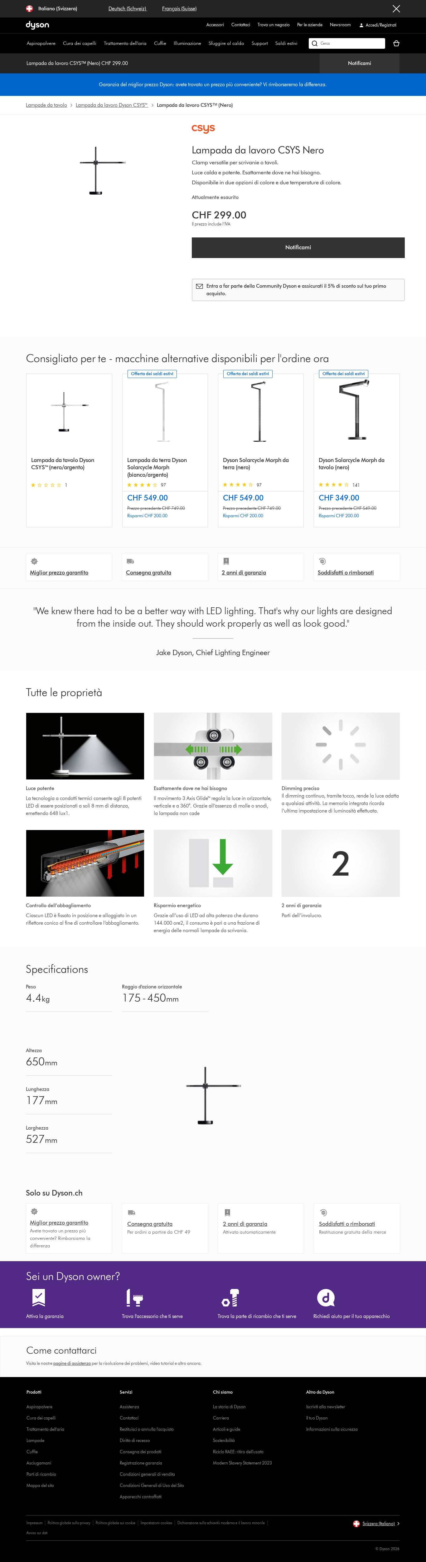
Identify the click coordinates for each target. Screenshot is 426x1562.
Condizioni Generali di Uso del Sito (152, 1485)
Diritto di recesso (135, 1440)
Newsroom (340, 24)
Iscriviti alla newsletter (325, 1407)
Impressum (34, 1522)
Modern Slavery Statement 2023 (242, 1463)
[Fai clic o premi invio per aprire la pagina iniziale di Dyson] (37, 25)
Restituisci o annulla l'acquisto (147, 1429)
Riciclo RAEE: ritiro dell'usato (238, 1452)
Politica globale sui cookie (115, 1522)
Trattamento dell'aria (125, 43)
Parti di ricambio (41, 1474)
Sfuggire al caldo (226, 43)
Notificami (359, 63)
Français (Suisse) (179, 9)
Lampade (35, 1440)
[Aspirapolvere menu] (59, 43)
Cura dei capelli (79, 43)
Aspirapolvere (41, 43)
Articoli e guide (226, 1429)
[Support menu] (271, 43)
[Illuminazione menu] (204, 43)
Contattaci (240, 24)
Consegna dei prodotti (140, 1452)
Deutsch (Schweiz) (128, 9)
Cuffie (160, 43)
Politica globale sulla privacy (69, 1522)
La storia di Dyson (229, 1407)
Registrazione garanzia (141, 1463)
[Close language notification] (396, 8)
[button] (376, 1524)
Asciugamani (39, 1463)
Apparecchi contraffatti (141, 1497)
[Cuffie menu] (169, 43)
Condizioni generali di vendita (147, 1474)
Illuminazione (187, 43)
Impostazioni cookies (156, 1522)
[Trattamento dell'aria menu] (150, 43)
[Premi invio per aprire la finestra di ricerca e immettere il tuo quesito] (347, 43)
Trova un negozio (274, 24)
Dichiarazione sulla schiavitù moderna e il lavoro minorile (221, 1522)
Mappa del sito (40, 1485)
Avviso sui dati (37, 1532)
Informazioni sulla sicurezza (332, 1429)
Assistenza (129, 1407)
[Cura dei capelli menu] (99, 43)
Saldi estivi (286, 43)
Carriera (221, 1418)
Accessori (215, 24)
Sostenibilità (224, 1440)
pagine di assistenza (72, 1363)
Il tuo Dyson (317, 1418)
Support (260, 43)
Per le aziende (309, 24)
